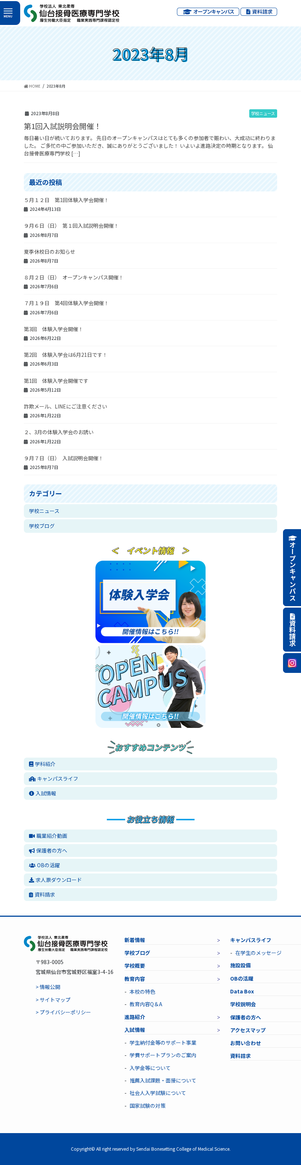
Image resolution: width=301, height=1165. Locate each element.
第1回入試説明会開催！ (62, 126)
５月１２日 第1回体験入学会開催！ (66, 200)
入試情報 (46, 793)
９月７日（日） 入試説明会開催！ (64, 458)
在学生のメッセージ (258, 952)
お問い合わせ (245, 1043)
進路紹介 (134, 1017)
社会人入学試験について (158, 1092)
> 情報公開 (48, 986)
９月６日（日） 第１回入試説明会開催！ (71, 225)
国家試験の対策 (148, 1105)
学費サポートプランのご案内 (163, 1055)
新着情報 (134, 940)
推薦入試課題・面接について (163, 1080)
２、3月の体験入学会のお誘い (59, 432)
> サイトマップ (53, 999)
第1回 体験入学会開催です (56, 380)
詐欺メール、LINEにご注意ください (65, 406)
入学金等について (150, 1067)
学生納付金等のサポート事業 (163, 1042)
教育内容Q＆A (146, 1004)
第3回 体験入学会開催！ (53, 329)
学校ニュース (263, 113)
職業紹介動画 (51, 835)
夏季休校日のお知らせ (49, 251)
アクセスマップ (248, 1030)
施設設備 (240, 965)
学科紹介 (45, 763)
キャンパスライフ (57, 778)
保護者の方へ (51, 850)
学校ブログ (42, 526)
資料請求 (45, 894)
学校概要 (134, 965)
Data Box (242, 991)
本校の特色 (142, 991)
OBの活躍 (48, 865)
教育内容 (134, 978)
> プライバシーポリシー (63, 1012)
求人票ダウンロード (59, 879)
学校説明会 (243, 1004)
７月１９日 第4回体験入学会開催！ (66, 303)
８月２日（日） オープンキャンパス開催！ (74, 277)
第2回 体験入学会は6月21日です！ (66, 354)
